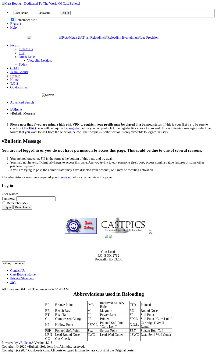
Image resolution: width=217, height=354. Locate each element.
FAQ (22, 53)
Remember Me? (25, 20)
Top (12, 282)
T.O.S (14, 83)
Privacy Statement (22, 278)
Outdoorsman (19, 87)
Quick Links (27, 57)
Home (14, 79)
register (66, 177)
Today (23, 64)
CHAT (14, 68)
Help (13, 27)
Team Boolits (19, 72)
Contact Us (17, 270)
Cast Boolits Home (23, 274)
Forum (14, 45)
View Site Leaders (39, 60)
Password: (8, 198)
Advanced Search (22, 102)
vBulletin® (26, 342)
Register (15, 23)
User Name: (10, 194)
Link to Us (26, 49)
